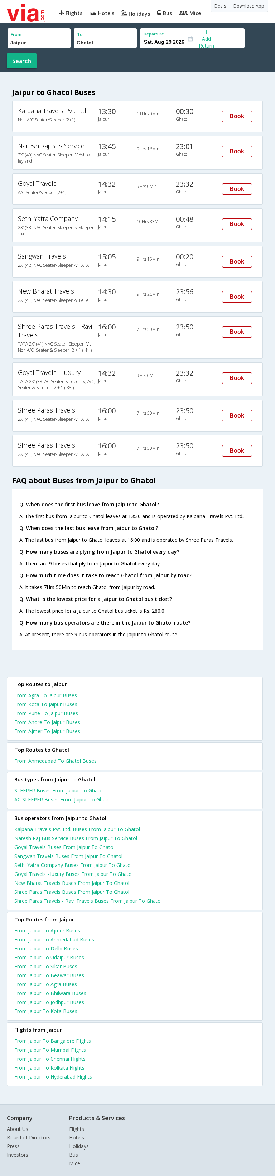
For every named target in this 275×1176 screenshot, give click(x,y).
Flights (76, 1129)
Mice (74, 1163)
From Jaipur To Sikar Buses (45, 966)
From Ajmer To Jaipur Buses (47, 731)
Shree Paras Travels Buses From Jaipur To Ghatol (71, 891)
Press (13, 1146)
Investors (17, 1154)
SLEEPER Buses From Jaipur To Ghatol (59, 790)
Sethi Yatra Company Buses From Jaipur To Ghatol (73, 865)
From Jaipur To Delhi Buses (46, 948)
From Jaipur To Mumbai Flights (50, 1049)
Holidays (79, 1146)
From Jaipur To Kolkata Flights (49, 1067)
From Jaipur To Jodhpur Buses (49, 1002)
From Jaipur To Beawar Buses (49, 975)
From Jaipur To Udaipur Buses (49, 957)
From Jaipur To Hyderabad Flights (53, 1076)
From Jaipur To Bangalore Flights (52, 1040)
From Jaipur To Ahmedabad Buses (54, 939)
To (80, 35)
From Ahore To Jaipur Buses (47, 722)
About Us (17, 1129)
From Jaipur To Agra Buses (45, 984)
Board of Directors (28, 1137)
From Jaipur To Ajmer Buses (47, 930)
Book (237, 116)
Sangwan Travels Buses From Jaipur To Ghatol (68, 856)
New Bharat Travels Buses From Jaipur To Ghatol (71, 882)
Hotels (76, 1137)
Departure (154, 34)
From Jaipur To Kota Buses (45, 1011)
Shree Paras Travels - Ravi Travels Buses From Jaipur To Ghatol (88, 900)
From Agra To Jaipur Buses (45, 695)
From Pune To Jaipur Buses (46, 713)
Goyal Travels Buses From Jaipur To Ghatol (64, 847)
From (16, 35)
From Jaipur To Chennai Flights (50, 1058)
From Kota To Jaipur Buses (45, 704)
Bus (73, 1154)
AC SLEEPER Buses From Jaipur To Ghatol (63, 799)
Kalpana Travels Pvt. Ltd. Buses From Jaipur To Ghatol (77, 829)
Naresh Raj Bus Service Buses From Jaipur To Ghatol (75, 838)
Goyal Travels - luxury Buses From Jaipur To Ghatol (73, 874)
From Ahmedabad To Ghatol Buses (55, 760)
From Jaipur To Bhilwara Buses (50, 993)
